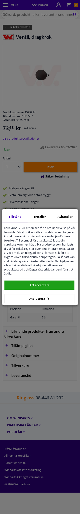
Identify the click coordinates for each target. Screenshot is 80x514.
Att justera (37, 299)
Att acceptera (40, 285)
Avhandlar (65, 217)
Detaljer (40, 217)
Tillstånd (15, 217)
